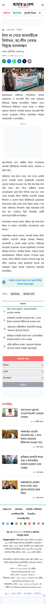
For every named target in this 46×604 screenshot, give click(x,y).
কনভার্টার (28, 593)
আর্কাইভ (37, 593)
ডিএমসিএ (31, 514)
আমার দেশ (28, 293)
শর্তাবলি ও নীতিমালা (34, 509)
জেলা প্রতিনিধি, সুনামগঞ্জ (13, 51)
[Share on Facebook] (9, 61)
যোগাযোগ (18, 509)
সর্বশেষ (23, 304)
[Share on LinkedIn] (19, 61)
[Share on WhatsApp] (14, 61)
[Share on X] (24, 61)
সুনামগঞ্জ (15, 293)
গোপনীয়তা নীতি (17, 514)
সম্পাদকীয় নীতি (23, 518)
